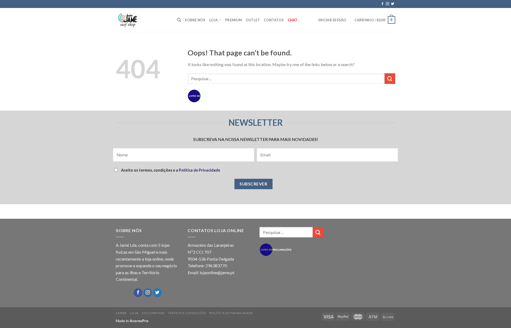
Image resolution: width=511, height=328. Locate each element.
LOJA (213, 20)
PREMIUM (233, 20)
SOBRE (121, 313)
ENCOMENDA (153, 313)
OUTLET (253, 20)
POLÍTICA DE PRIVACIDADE (231, 313)
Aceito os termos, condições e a (170, 170)
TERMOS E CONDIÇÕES (187, 313)
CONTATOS (274, 20)
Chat (293, 20)
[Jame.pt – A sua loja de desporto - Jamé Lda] (142, 20)
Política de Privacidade (199, 170)
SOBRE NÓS (195, 20)
